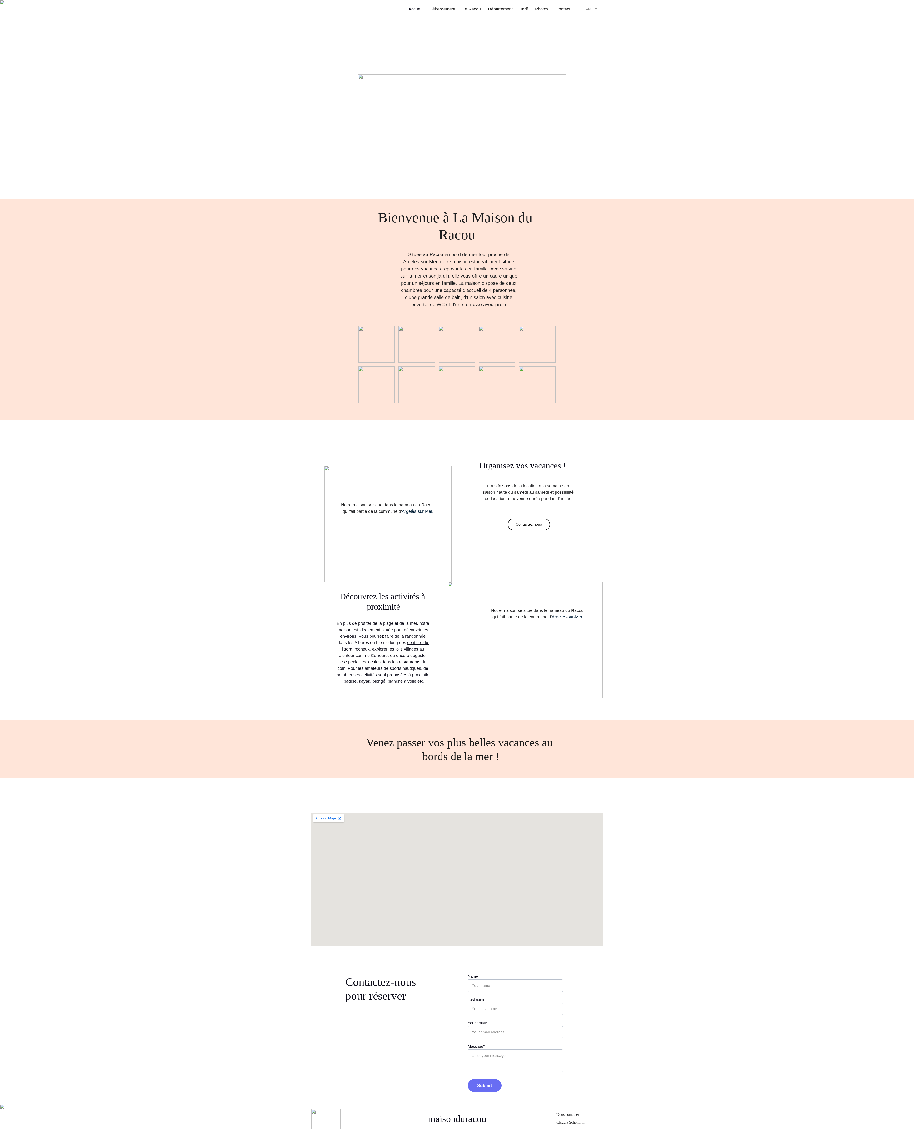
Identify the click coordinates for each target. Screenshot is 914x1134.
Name (473, 976)
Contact (563, 9)
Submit (484, 1085)
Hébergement (442, 9)
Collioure (379, 655)
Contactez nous (529, 524)
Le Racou (471, 9)
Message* (476, 1046)
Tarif (524, 9)
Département (500, 9)
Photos (541, 9)
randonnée (415, 636)
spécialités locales (363, 662)
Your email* (477, 1023)
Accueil (415, 9)
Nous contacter (567, 1115)
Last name (476, 1000)
